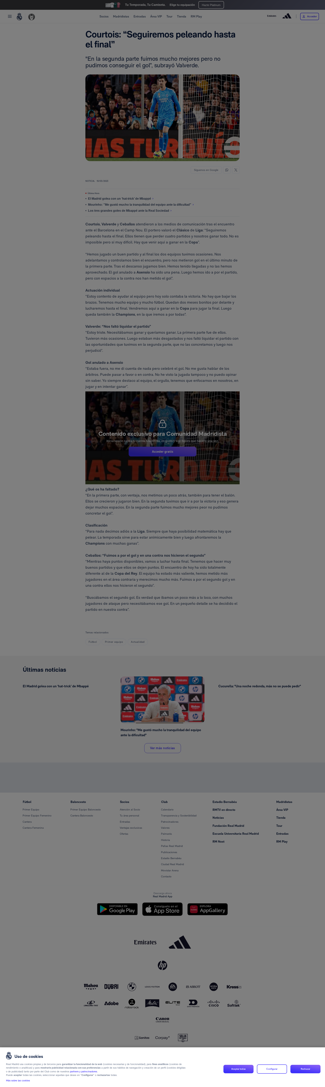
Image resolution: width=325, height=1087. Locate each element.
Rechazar (305, 1069)
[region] (162, 1067)
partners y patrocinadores (83, 1071)
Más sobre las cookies (18, 1080)
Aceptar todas (238, 1069)
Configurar (271, 1069)
